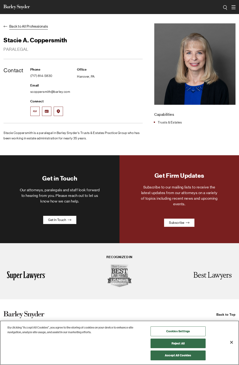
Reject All (178, 343)
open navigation (233, 7)
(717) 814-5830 (41, 76)
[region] (119, 343)
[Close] (231, 342)
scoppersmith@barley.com (50, 92)
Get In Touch (57, 220)
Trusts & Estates (170, 122)
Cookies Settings (178, 331)
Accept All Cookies (178, 355)
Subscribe (177, 222)
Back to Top (225, 314)
